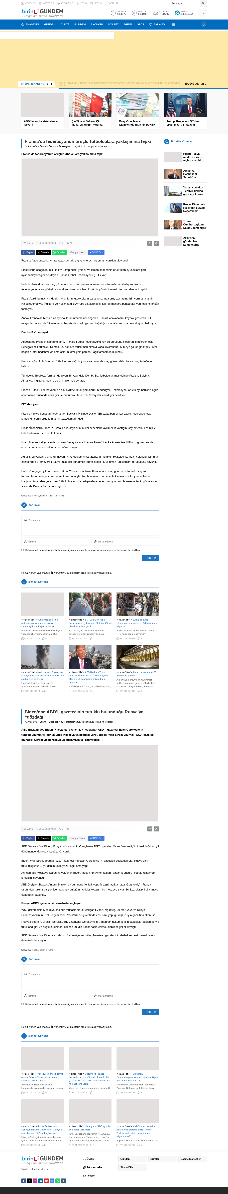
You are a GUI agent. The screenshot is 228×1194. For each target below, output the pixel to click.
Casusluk (42, 950)
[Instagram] (35, 1180)
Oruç (61, 496)
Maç (56, 496)
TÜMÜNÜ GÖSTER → (196, 84)
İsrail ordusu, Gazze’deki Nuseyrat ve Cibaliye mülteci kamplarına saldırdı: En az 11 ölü (42, 675)
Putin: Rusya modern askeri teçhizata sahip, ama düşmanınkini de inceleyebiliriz (194, 160)
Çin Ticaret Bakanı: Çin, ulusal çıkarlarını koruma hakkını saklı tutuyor (86, 124)
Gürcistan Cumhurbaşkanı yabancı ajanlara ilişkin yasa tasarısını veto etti (137, 1077)
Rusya (50, 950)
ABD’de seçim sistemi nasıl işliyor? (41, 123)
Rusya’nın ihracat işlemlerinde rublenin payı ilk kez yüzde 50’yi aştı (137, 124)
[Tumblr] (63, 1180)
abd (35, 950)
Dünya (43, 146)
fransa (36, 496)
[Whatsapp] (57, 1180)
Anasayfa (32, 146)
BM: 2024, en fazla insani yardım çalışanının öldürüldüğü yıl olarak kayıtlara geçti (90, 623)
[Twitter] (29, 1180)
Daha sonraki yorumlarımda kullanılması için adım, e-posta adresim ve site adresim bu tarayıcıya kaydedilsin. (82, 550)
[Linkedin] (40, 1180)
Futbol (51, 496)
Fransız (43, 496)
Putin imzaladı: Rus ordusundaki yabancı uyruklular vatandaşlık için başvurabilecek (39, 623)
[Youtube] (46, 1180)
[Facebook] (23, 1180)
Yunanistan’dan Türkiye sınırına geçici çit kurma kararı (193, 192)
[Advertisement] (114, 54)
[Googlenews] (52, 1180)
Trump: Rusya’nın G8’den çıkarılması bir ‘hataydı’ (183, 123)
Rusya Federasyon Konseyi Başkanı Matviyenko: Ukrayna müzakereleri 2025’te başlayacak (41, 1129)
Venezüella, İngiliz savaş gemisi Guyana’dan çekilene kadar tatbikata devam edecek (42, 1077)
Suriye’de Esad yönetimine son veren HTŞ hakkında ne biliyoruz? (137, 623)
